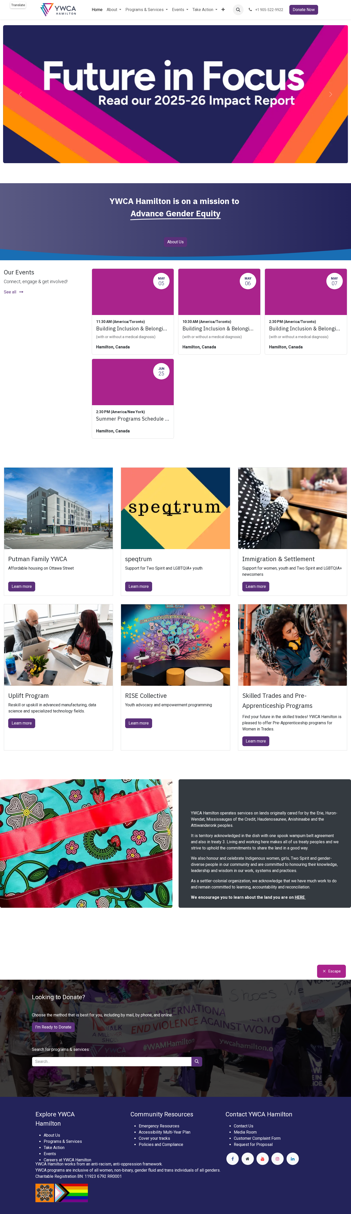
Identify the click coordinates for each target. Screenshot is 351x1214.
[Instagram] (277, 1159)
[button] (238, 9)
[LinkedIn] (293, 1159)
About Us (175, 241)
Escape (334, 971)
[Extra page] (248, 1159)
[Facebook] (232, 1159)
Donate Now (304, 9)
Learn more (22, 586)
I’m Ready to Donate (53, 1027)
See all (10, 292)
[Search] (196, 1062)
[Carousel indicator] (171, 173)
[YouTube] (262, 1159)
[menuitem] (97, 10)
